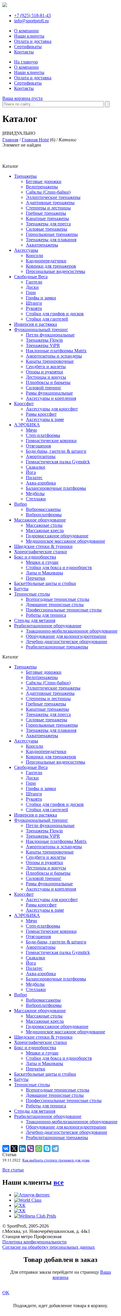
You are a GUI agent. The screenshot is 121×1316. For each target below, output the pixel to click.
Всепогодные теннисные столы (57, 599)
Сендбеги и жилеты (46, 366)
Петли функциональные (50, 334)
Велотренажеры (42, 186)
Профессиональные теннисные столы (64, 609)
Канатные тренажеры (47, 218)
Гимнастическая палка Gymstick (58, 461)
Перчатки (35, 578)
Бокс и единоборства (35, 556)
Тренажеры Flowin (44, 340)
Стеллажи (36, 498)
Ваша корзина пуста (22, 98)
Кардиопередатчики (46, 260)
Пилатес (34, 477)
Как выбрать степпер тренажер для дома (56, 1160)
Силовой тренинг (43, 387)
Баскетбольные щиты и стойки (45, 583)
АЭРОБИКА (27, 424)
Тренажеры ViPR (43, 345)
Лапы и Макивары (44, 572)
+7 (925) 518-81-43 (32, 15)
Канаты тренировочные (50, 361)
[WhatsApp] (38, 1148)
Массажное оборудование (40, 519)
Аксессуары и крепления (51, 398)
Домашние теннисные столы (55, 604)
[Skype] (47, 1148)
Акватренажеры (42, 244)
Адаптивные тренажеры (50, 202)
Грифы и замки (41, 297)
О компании (26, 30)
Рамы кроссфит (41, 414)
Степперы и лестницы (48, 207)
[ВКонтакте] (5, 1148)
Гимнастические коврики (51, 440)
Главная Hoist (35, 139)
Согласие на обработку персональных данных (48, 1247)
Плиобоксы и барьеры (48, 382)
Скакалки (35, 467)
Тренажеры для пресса (48, 223)
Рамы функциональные (49, 392)
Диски (32, 287)
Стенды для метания (34, 620)
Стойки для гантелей (47, 318)
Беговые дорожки (43, 181)
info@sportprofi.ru (31, 20)
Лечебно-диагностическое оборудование (66, 641)
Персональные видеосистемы (55, 271)
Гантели (34, 281)
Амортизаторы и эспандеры (54, 355)
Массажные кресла (45, 530)
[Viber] (30, 1148)
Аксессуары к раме (45, 419)
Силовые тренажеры (46, 229)
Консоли (34, 255)
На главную (26, 61)
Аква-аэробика (41, 482)
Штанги (34, 303)
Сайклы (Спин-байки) (48, 192)
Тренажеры (25, 176)
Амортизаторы (41, 456)
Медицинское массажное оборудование (65, 541)
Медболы (35, 493)
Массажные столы (44, 525)
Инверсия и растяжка (35, 324)
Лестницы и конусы (46, 377)
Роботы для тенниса (46, 615)
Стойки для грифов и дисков (55, 313)
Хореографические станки (40, 551)
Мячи (31, 430)
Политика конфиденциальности (34, 1241)
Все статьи (13, 1169)
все (58, 1182)
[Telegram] (55, 1148)
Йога (31, 472)
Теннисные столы (32, 593)
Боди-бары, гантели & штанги (56, 451)
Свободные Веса (31, 276)
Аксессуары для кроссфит (52, 408)
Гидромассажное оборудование (57, 535)
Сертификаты (28, 46)
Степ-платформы (43, 435)
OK (5, 1292)
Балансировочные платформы (56, 488)
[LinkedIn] (22, 1148)
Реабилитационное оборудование (47, 625)
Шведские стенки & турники (43, 546)
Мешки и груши (42, 562)
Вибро (20, 504)
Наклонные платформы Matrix (56, 350)
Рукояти (34, 308)
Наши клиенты (29, 35)
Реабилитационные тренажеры (57, 646)
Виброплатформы (44, 514)
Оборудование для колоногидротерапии (66, 636)
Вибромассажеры (43, 509)
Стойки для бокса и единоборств (59, 567)
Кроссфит (24, 403)
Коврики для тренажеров (51, 266)
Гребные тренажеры (46, 213)
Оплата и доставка (32, 41)
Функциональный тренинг (41, 329)
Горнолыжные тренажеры (52, 234)
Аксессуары (26, 250)
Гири (31, 292)
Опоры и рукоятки (44, 371)
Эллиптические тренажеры (53, 197)
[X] (14, 1148)
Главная (10, 139)
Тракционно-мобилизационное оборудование (71, 630)
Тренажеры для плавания (51, 239)
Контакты (24, 51)
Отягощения (38, 445)
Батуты (21, 588)
